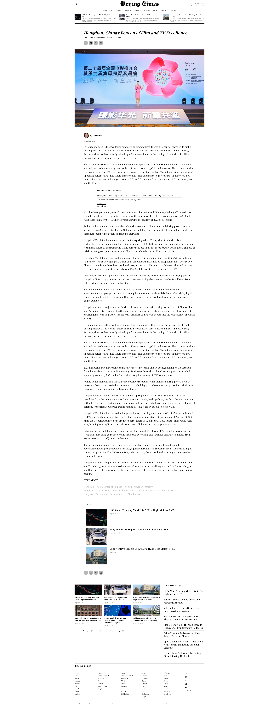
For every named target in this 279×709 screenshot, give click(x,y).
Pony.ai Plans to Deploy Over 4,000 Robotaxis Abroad (141, 15)
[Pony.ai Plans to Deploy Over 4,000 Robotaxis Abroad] (122, 17)
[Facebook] (86, 43)
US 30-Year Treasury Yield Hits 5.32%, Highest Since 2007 (99, 15)
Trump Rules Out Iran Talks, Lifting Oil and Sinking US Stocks (182, 654)
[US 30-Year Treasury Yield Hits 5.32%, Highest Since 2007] (78, 17)
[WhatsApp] (101, 43)
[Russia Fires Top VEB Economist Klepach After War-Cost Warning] (88, 610)
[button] (76, 4)
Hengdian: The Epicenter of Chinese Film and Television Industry (118, 486)
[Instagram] (186, 677)
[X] (91, 43)
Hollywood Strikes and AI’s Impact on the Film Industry (113, 494)
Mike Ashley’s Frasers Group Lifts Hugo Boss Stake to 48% (187, 15)
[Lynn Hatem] (87, 135)
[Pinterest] (96, 43)
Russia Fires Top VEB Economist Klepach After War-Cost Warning (88, 619)
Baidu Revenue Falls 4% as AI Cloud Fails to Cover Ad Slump (145, 619)
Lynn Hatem (97, 135)
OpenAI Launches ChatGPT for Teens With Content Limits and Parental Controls (183, 644)
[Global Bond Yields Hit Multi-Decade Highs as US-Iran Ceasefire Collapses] (117, 610)
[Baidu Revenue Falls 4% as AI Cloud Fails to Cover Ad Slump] (146, 610)
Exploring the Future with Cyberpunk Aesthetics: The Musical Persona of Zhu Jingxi (128, 490)
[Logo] (139, 4)
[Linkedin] (186, 680)
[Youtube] (186, 687)
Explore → (101, 203)
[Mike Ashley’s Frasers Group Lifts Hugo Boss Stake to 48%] (166, 17)
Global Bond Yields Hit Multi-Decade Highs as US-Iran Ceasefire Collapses (115, 620)
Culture (86, 37)
